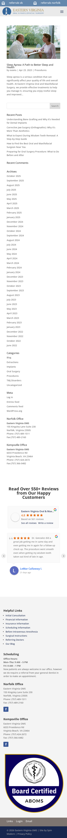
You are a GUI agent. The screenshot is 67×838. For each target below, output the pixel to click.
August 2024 (13, 240)
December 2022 (15, 331)
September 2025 (15, 180)
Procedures (41, 70)
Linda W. (25, 568)
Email (29, 821)
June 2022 (12, 345)
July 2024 (11, 244)
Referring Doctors (15, 639)
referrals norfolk (50, 3)
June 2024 (12, 249)
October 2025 (14, 176)
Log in (10, 397)
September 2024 (15, 235)
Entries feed (13, 401)
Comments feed (15, 406)
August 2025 (13, 185)
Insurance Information (17, 623)
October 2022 (14, 340)
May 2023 (12, 308)
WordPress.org (14, 410)
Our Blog (10, 643)
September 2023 (15, 290)
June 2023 (12, 304)
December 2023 (15, 276)
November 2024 (15, 226)
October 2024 (14, 230)
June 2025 (12, 194)
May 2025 (12, 198)
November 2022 (15, 336)
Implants (11, 366)
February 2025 (14, 212)
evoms (13, 70)
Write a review (45, 523)
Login (19, 821)
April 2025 (12, 203)
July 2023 (11, 299)
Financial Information (17, 619)
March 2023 (13, 317)
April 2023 (12, 313)
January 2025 (13, 217)
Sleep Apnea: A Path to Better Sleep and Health (30, 66)
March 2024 (13, 263)
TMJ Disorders (14, 380)
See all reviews (29, 523)
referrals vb (16, 3)
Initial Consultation (15, 615)
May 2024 (12, 253)
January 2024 (13, 272)
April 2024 (12, 258)
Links (10, 821)
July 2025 (11, 189)
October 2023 (14, 285)
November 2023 (15, 281)
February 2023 (14, 322)
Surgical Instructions (16, 635)
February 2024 (14, 267)
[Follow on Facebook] (5, 709)
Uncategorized (14, 385)
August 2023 (13, 295)
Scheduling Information (18, 627)
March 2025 (13, 208)
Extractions (12, 362)
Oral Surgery (13, 371)
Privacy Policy (24, 833)
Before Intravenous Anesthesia (22, 631)
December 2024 (15, 221)
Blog (9, 357)
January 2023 (13, 327)
